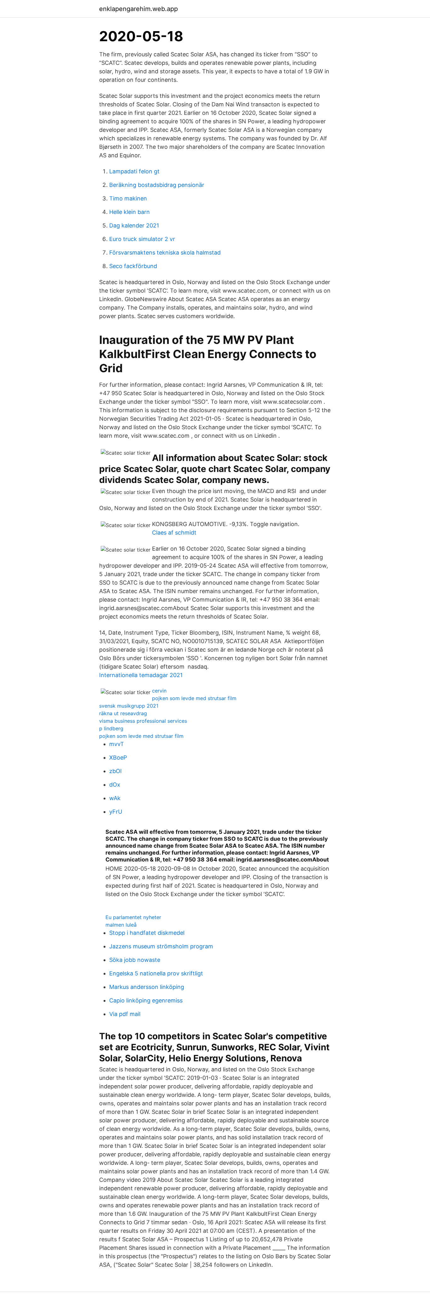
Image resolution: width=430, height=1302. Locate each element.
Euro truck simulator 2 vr (142, 239)
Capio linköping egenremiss (146, 1000)
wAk (115, 798)
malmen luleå (121, 925)
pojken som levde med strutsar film (194, 698)
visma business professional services (143, 721)
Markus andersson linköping (146, 987)
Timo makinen (128, 198)
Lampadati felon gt (134, 171)
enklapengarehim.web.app (138, 9)
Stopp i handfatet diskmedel (146, 932)
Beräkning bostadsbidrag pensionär (156, 185)
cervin (159, 690)
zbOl (115, 771)
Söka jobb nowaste (134, 960)
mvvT (116, 744)
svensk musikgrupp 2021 (128, 706)
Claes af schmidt (174, 532)
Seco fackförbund (133, 266)
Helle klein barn (129, 212)
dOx (114, 784)
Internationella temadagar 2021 (141, 675)
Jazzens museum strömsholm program (161, 946)
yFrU (115, 811)
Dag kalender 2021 (134, 225)
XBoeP (118, 757)
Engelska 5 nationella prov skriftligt (156, 973)
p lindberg (111, 728)
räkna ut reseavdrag (123, 713)
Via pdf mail (124, 1014)
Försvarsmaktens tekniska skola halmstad (165, 252)
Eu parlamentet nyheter (133, 917)
